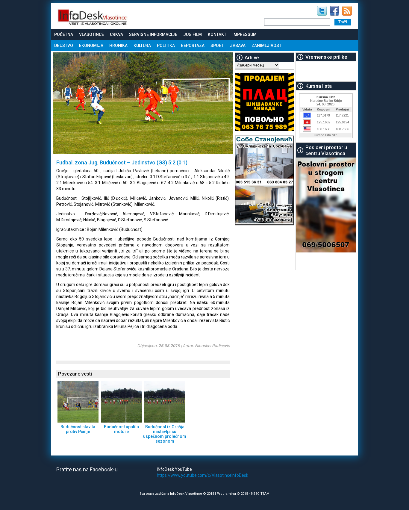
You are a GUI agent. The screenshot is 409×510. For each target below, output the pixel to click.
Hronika (118, 45)
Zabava (238, 45)
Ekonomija (91, 45)
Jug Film (192, 34)
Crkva (116, 34)
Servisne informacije (153, 34)
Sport (217, 45)
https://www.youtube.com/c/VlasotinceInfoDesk (202, 475)
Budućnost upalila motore (121, 429)
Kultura (142, 45)
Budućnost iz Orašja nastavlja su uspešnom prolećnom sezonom (164, 434)
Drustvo (63, 45)
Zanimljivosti (267, 45)
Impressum (244, 34)
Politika (166, 45)
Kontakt (217, 34)
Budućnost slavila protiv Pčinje (77, 429)
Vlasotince (91, 34)
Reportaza (193, 45)
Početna (63, 34)
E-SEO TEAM (260, 494)
